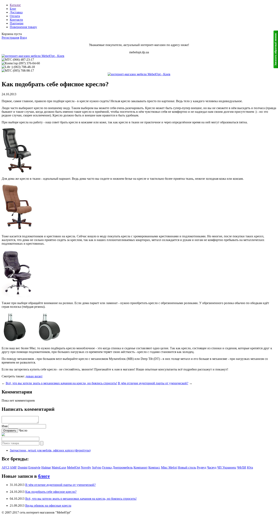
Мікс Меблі (169, 467)
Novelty (86, 467)
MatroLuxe (59, 467)
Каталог (15, 5)
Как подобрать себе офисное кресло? (51, 491)
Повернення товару (23, 27)
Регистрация (10, 37)
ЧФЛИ (241, 467)
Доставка (16, 12)
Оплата (15, 16)
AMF (13, 467)
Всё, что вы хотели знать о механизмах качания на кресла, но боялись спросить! (61, 383)
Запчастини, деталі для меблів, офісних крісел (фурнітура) (50, 450)
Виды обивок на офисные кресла (48, 505)
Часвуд (211, 467)
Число (23, 430)
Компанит (141, 467)
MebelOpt (73, 467)
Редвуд (201, 467)
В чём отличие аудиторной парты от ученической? (153, 383)
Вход (23, 37)
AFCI (5, 467)
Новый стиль (187, 467)
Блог (13, 8)
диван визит (34, 376)
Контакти (16, 19)
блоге (44, 476)
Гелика (107, 467)
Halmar (46, 467)
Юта (250, 467)
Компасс (154, 467)
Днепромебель (123, 467)
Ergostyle (34, 467)
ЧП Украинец (226, 467)
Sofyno (96, 467)
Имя (5, 426)
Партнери (16, 23)
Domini (22, 467)
